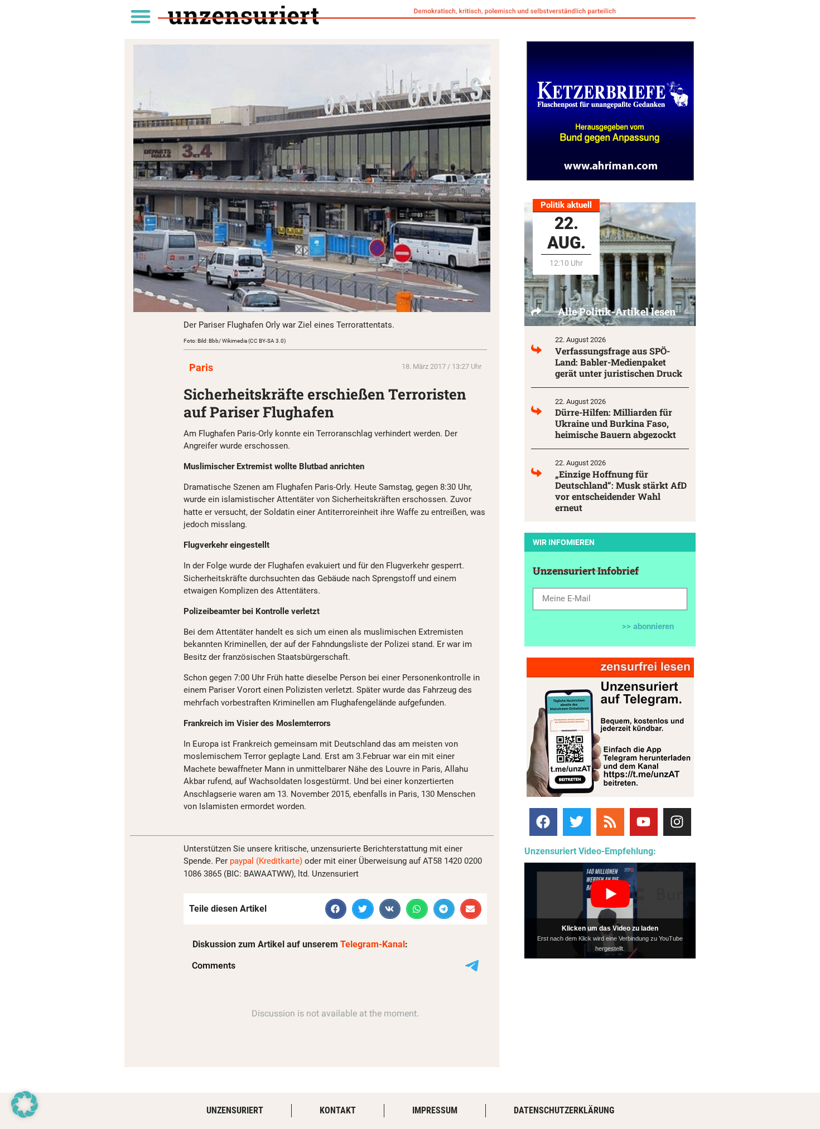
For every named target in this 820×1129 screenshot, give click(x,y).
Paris (201, 367)
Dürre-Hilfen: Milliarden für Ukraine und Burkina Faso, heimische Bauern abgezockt (615, 423)
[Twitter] (577, 822)
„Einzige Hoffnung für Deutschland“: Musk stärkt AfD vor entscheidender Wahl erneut (621, 490)
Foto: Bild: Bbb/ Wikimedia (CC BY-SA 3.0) (235, 341)
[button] (140, 16)
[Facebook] (543, 822)
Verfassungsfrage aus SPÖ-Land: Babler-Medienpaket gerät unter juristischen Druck (618, 362)
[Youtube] (644, 822)
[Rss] (610, 822)
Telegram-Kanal (372, 944)
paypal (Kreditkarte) (266, 861)
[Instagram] (677, 822)
